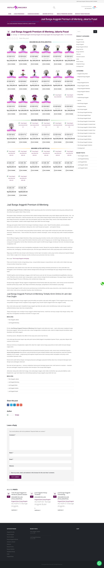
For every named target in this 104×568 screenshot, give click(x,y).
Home (9, 13)
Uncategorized (79, 66)
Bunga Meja (80, 94)
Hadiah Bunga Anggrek (25, 34)
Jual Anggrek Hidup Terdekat (41, 493)
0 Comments (69, 34)
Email (21, 405)
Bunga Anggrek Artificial (13, 161)
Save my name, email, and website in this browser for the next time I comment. (33, 472)
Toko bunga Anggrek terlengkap (21, 258)
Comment (12, 435)
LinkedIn (14, 405)
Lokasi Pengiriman (19, 13)
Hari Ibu (79, 100)
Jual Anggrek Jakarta (13, 388)
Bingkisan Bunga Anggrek (84, 76)
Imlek (77, 59)
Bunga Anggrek (23, 501)
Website (11, 466)
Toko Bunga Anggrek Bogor (84, 115)
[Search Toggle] (54, 8)
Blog (79, 79)
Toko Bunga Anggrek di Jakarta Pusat (86, 124)
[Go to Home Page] (7, 22)
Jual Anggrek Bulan (12, 385)
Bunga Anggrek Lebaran (83, 85)
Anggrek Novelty (34, 133)
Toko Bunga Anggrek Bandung (85, 112)
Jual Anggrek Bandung (13, 322)
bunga (15, 34)
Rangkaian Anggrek (33, 13)
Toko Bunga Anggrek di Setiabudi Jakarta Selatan (19, 493)
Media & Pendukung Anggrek (64, 13)
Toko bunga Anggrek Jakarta (57, 34)
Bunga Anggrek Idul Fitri (83, 82)
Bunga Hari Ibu (79, 49)
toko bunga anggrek (45, 34)
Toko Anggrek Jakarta (13, 319)
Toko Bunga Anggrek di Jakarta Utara (86, 133)
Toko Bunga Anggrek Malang (84, 139)
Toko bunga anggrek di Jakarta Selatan (87, 127)
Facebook (8, 405)
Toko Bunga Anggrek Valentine (85, 145)
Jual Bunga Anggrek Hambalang (64, 493)
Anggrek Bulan (10, 55)
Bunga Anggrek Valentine (83, 91)
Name (11, 452)
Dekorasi (78, 54)
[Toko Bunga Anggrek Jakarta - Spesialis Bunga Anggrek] (17, 7)
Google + (18, 405)
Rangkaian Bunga (80, 64)
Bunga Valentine (80, 51)
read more (14, 510)
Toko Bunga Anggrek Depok (84, 118)
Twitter (11, 405)
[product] (11, 48)
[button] (99, 563)
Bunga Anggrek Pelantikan (84, 88)
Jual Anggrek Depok (13, 391)
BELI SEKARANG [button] (12, 64)
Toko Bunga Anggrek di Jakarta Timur (86, 130)
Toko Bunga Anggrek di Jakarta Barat (86, 121)
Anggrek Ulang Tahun (83, 73)
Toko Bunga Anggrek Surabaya (85, 142)
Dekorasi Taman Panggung (82, 13)
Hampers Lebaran (80, 56)
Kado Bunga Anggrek (35, 34)
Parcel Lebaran (79, 61)
